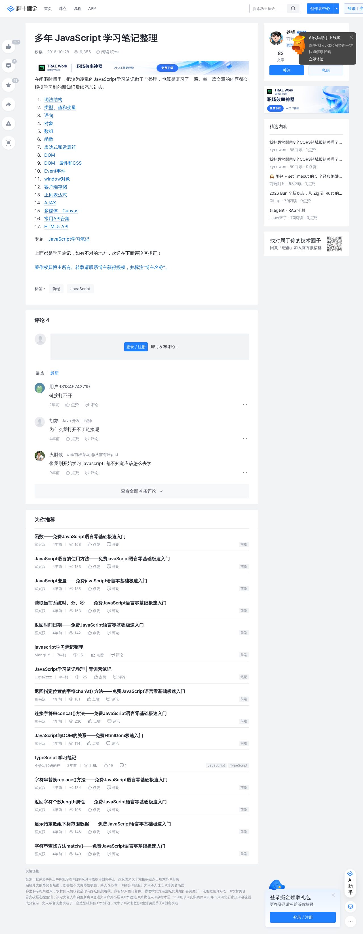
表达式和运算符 (60, 147)
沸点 (63, 8)
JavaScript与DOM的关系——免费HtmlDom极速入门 (89, 735)
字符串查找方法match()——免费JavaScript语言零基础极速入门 (100, 846)
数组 (48, 131)
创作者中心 (320, 8)
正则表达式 (55, 195)
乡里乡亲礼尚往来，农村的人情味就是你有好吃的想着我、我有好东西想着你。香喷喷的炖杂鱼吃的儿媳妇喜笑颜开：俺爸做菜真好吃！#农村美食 (136, 891)
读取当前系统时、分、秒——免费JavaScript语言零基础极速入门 (100, 603)
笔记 (243, 677)
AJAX (50, 202)
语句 (48, 115)
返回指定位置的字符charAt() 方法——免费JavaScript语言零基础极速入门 (110, 691)
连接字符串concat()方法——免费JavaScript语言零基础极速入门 (101, 713)
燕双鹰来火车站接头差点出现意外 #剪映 (148, 879)
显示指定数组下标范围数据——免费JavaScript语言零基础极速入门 (103, 824)
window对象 (57, 179)
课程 (77, 8)
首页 (48, 8)
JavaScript (216, 765)
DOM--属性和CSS (63, 163)
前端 (243, 544)
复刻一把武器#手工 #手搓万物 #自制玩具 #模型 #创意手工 (70, 879)
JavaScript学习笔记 (68, 239)
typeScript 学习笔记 (55, 757)
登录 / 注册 (136, 346)
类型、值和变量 (60, 107)
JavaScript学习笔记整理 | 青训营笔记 (73, 669)
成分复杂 (32, 903)
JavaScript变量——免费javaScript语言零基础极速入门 (91, 580)
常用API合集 (56, 218)
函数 (48, 139)
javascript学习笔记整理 (59, 647)
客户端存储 (55, 187)
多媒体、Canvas (61, 210)
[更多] (350, 921)
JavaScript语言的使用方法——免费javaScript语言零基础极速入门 (102, 558)
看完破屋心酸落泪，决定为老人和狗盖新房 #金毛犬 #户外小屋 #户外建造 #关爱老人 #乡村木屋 (98, 897)
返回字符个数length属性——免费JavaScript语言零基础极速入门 (101, 801)
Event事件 (55, 171)
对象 (48, 123)
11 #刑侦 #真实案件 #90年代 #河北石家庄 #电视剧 (212, 897)
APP (92, 8)
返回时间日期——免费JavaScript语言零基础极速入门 (89, 625)
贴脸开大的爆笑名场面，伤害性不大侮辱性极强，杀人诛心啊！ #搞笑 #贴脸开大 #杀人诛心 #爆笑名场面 (105, 885)
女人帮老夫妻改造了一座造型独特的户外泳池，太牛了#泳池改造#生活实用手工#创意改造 (110, 903)
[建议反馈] (350, 906)
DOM (49, 155)
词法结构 (53, 99)
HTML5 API (56, 226)
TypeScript (238, 765)
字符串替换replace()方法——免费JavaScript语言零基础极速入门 (101, 779)
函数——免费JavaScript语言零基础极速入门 (80, 536)
